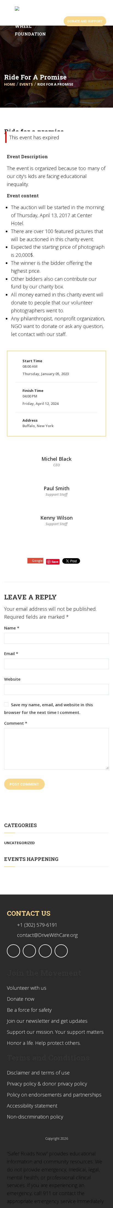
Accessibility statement (32, 1105)
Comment (15, 723)
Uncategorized (19, 842)
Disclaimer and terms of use (38, 1072)
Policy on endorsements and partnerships (54, 1094)
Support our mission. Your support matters (55, 1032)
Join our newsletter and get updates (47, 1021)
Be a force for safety (29, 1010)
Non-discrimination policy (35, 1116)
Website (12, 679)
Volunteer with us (26, 988)
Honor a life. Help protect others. (44, 1043)
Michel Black (56, 459)
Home (9, 84)
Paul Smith (56, 488)
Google (37, 560)
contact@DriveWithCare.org (47, 935)
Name (11, 628)
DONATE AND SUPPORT (84, 21)
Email (11, 653)
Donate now (20, 999)
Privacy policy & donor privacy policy (47, 1083)
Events (26, 84)
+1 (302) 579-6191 (37, 924)
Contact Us (28, 913)
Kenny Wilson (56, 517)
